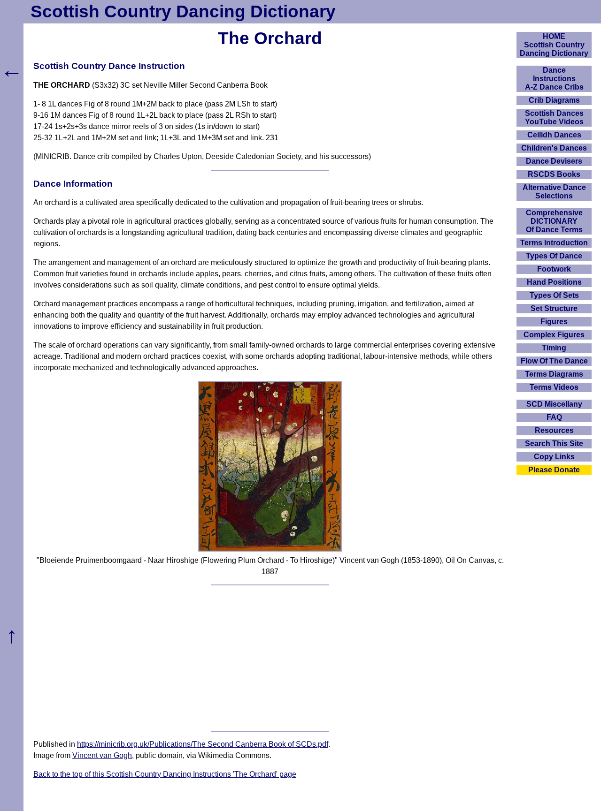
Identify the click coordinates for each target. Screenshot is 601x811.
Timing (554, 348)
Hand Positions (554, 282)
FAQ (554, 417)
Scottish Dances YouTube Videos (554, 117)
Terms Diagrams (554, 374)
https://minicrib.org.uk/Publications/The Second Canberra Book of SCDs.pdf (202, 744)
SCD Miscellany (554, 404)
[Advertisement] (270, 658)
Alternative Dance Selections (554, 191)
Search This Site (554, 443)
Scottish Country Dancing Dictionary (183, 11)
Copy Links (554, 457)
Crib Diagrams (554, 100)
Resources (554, 430)
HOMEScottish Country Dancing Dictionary (554, 44)
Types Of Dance (554, 256)
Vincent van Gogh (102, 755)
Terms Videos (554, 387)
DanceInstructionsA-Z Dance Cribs (554, 78)
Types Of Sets (554, 295)
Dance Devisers (554, 161)
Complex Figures (554, 335)
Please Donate (554, 470)
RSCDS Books (554, 174)
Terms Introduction (554, 243)
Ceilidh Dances (554, 135)
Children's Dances (554, 148)
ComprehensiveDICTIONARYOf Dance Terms (554, 221)
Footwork (554, 269)
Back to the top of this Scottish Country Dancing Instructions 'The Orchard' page (164, 774)
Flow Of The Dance (554, 361)
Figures (554, 322)
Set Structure (554, 308)
